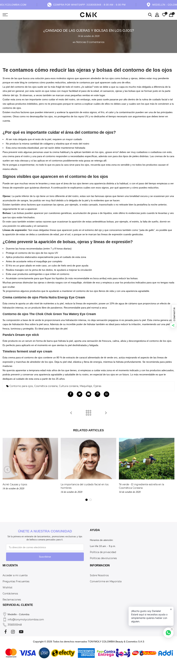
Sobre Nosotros (99, 575)
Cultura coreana (68, 386)
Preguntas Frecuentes (16, 581)
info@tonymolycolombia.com (26, 619)
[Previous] (7, 469)
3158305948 (15, 624)
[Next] (169, 469)
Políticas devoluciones (103, 558)
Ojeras (97, 386)
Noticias (81, 42)
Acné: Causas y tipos (15, 484)
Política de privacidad (103, 552)
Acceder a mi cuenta (15, 575)
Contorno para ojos (21, 386)
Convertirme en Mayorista (106, 581)
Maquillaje (86, 386)
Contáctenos (10, 593)
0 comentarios (95, 42)
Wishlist (7, 587)
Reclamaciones (12, 599)
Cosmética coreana (46, 386)
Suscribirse (45, 556)
